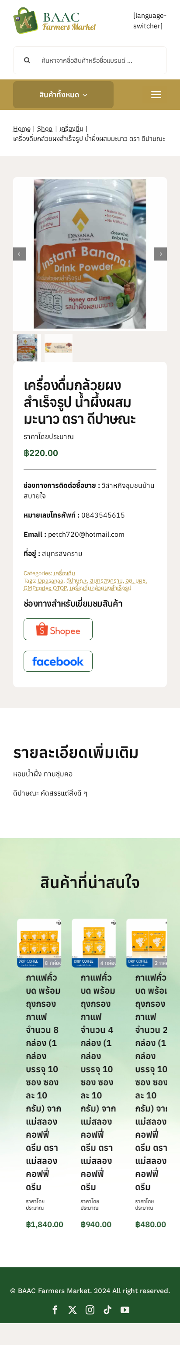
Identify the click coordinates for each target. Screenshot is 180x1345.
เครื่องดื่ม (64, 573)
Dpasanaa (50, 580)
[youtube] (125, 1310)
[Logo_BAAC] (54, 8)
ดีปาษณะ (76, 580)
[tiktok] (107, 1310)
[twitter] (72, 1310)
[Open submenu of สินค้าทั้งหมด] (83, 94)
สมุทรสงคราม (106, 580)
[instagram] (90, 1310)
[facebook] (55, 1310)
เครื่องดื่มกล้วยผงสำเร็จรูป (101, 588)
